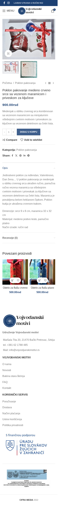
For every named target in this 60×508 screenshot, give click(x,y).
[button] (12, 280)
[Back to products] (49, 83)
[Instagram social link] (8, 2)
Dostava (7, 407)
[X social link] (16, 155)
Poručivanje (9, 401)
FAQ (5, 382)
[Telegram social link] (28, 155)
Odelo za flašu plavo (42, 287)
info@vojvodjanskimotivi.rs (24, 350)
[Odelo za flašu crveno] (15, 272)
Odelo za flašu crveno (15, 287)
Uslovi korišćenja (12, 419)
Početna (7, 83)
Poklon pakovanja (25, 83)
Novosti (6, 370)
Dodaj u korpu (28, 132)
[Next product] (53, 83)
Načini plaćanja (11, 413)
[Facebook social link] (4, 2)
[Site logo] (30, 10)
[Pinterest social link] (20, 155)
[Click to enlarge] (8, 53)
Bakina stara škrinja (13, 376)
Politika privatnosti (12, 425)
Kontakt (6, 388)
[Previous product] (46, 83)
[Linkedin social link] (24, 155)
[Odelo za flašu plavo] (42, 272)
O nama (6, 364)
